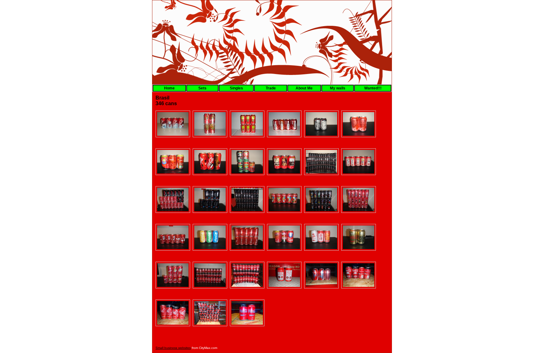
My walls (337, 88)
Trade (271, 88)
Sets (202, 88)
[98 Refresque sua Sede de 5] (247, 124)
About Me (304, 88)
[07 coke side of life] (210, 124)
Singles (236, 88)
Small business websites (173, 348)
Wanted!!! (373, 88)
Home (169, 88)
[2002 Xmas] (173, 124)
